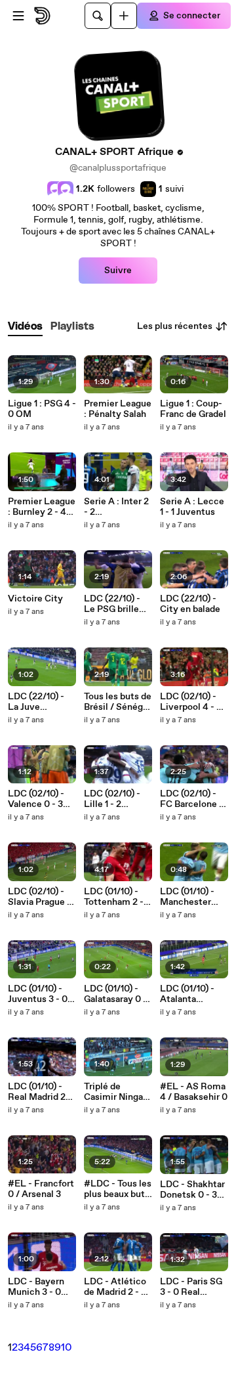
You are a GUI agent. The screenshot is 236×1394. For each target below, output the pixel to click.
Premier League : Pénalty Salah (117, 409)
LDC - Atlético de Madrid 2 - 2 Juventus (115, 1286)
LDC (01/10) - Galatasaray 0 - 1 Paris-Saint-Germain (118, 994)
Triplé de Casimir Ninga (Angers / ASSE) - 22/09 (115, 1091)
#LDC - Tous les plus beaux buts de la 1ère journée (117, 1189)
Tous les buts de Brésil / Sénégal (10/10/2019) (117, 701)
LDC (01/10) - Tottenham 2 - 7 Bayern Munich (117, 896)
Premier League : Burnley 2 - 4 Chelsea (41, 506)
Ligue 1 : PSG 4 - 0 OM (42, 409)
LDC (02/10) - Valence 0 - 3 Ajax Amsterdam (36, 799)
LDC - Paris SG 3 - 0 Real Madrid (191, 1286)
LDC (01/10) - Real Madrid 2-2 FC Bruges (41, 1091)
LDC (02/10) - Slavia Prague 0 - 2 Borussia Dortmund (40, 896)
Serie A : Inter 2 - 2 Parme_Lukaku (116, 506)
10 (66, 1348)
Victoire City (35, 599)
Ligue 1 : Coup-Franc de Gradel (193, 409)
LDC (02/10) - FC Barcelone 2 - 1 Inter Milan (192, 799)
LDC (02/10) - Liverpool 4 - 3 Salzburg (191, 701)
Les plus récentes (174, 326)
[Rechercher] (98, 16)
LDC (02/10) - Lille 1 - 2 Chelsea (112, 799)
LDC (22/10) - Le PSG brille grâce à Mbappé (117, 604)
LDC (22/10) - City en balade (190, 604)
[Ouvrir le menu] (18, 16)
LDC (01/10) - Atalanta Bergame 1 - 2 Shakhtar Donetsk (188, 994)
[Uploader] (124, 16)
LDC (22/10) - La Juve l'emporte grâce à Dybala (41, 701)
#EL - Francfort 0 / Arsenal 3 (41, 1189)
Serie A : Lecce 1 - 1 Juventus (192, 506)
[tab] (25, 326)
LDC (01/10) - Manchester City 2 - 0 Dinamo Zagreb (192, 896)
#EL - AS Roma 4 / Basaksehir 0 (193, 1091)
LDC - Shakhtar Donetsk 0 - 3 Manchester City (192, 1189)
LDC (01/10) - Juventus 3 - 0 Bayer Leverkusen (38, 994)
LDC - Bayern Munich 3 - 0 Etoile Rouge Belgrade (36, 1286)
